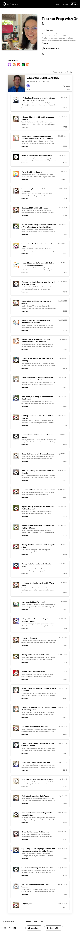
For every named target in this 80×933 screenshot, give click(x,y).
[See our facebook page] (4, 928)
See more (45, 43)
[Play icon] (28, 85)
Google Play (54, 928)
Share (68, 86)
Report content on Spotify (62, 72)
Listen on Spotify (51, 48)
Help (42, 921)
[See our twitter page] (9, 928)
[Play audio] (69, 77)
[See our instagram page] (14, 928)
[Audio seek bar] (48, 91)
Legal (35, 921)
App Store (35, 928)
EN (75, 4)
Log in (58, 4)
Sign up (65, 4)
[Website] (43, 53)
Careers (28, 921)
